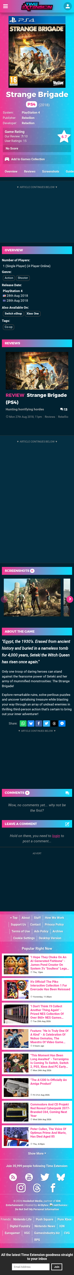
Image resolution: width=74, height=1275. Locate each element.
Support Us (18, 924)
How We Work (54, 918)
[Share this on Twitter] (46, 723)
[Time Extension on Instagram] (21, 1188)
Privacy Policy (54, 924)
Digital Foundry (20, 1226)
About (26, 918)
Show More (36, 1153)
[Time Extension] (37, 6)
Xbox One (33, 313)
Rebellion (28, 118)
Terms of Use (21, 931)
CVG (67, 1233)
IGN (62, 1226)
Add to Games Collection (27, 159)
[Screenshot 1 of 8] (32, 597)
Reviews (29, 171)
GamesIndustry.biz (47, 1233)
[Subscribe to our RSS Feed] (13, 1177)
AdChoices (60, 1205)
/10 (24, 136)
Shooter (23, 278)
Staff (37, 918)
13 (65, 409)
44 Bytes (43, 1205)
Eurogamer (12, 1233)
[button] (69, 599)
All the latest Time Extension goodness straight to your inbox (37, 1257)
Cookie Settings (24, 938)
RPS (37, 1240)
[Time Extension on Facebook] (53, 1188)
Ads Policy (41, 931)
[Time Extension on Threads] (37, 1188)
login (56, 836)
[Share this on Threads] (54, 723)
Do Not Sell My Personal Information (37, 1209)
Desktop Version (50, 938)
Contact (35, 924)
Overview (11, 171)
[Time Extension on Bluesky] (61, 1177)
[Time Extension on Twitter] (45, 1177)
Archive (58, 931)
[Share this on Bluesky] (31, 723)
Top (14, 918)
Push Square (44, 1219)
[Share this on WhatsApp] (23, 723)
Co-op (8, 327)
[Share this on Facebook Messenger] (62, 723)
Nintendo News (45, 1226)
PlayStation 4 (31, 112)
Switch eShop (13, 313)
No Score (12, 148)
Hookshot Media (33, 1201)
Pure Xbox (64, 1219)
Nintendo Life (22, 1219)
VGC (27, 1233)
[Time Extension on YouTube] (29, 1177)
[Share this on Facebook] (38, 723)
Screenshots (50, 171)
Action (9, 278)
